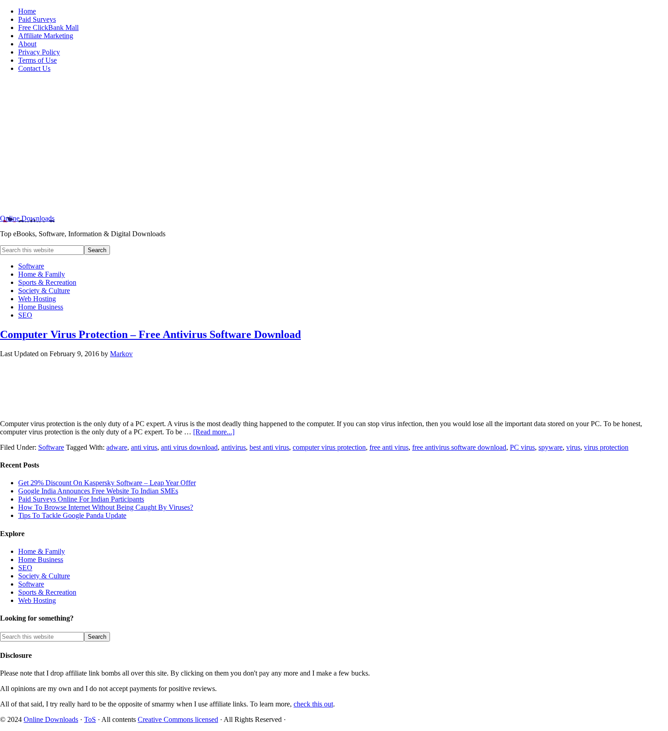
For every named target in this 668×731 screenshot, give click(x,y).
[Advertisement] (334, 143)
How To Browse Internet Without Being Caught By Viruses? (105, 507)
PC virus (522, 447)
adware (116, 447)
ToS (90, 719)
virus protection (606, 447)
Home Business (40, 559)
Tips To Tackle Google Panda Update (72, 515)
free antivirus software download (459, 447)
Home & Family (41, 551)
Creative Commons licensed (178, 719)
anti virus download (189, 447)
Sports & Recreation (47, 592)
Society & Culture (44, 576)
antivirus (233, 447)
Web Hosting (37, 600)
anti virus (144, 447)
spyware (550, 447)
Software (51, 447)
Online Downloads (27, 218)
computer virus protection (329, 447)
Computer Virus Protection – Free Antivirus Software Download (150, 334)
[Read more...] (213, 432)
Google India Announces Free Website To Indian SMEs (98, 491)
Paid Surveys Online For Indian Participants (81, 499)
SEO (25, 568)
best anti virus (269, 447)
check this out (313, 704)
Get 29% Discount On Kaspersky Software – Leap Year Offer (107, 483)
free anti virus (389, 447)
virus (573, 447)
